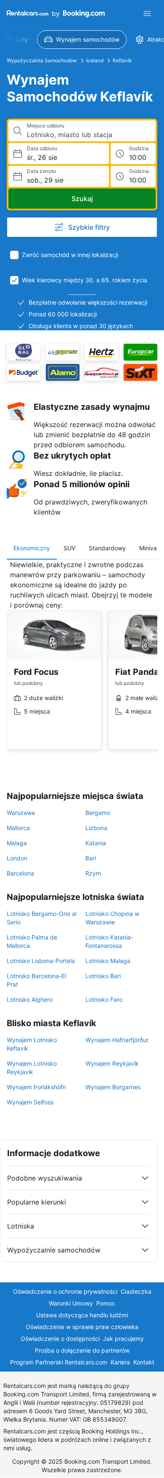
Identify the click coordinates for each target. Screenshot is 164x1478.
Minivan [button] (149, 548)
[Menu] (147, 13)
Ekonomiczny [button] (31, 548)
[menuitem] (82, 39)
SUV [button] (69, 548)
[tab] (32, 548)
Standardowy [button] (107, 548)
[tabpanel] (82, 661)
